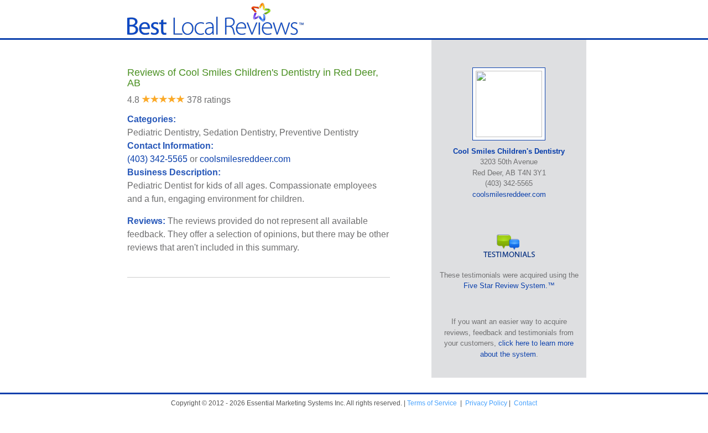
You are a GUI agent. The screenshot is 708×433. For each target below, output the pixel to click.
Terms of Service (432, 403)
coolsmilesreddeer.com (245, 159)
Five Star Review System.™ (509, 285)
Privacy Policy (486, 403)
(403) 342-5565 (157, 159)
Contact (525, 403)
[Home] (215, 32)
